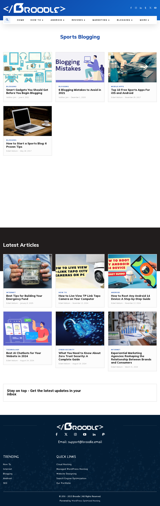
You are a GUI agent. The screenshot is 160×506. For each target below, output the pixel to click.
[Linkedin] (140, 8)
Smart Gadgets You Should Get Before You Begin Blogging (27, 91)
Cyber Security (66, 350)
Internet (11, 292)
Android (115, 292)
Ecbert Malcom (117, 97)
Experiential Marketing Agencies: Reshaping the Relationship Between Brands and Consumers (131, 357)
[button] (7, 20)
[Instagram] (136, 8)
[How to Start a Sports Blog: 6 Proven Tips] (27, 121)
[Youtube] (155, 8)
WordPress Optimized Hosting (86, 500)
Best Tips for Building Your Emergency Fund (24, 297)
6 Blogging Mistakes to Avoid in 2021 (80, 91)
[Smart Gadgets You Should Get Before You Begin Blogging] (27, 67)
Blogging (11, 86)
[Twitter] (150, 8)
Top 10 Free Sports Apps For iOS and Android (130, 91)
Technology (12, 350)
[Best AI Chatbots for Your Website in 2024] (27, 329)
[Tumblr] (145, 8)
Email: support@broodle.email (80, 442)
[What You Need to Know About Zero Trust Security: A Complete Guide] (80, 329)
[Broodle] (40, 8)
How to (63, 292)
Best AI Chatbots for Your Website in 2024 (23, 354)
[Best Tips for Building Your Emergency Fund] (27, 271)
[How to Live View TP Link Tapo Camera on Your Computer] (80, 271)
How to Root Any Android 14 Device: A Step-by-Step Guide (130, 297)
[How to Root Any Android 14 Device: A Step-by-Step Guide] (132, 271)
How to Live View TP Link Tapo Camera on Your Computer (79, 297)
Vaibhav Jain (11, 97)
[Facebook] (131, 8)
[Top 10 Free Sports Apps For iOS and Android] (132, 67)
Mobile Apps (117, 86)
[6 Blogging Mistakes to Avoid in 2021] (80, 67)
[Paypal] (103, 434)
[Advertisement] (80, 196)
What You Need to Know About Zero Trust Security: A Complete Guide (80, 356)
